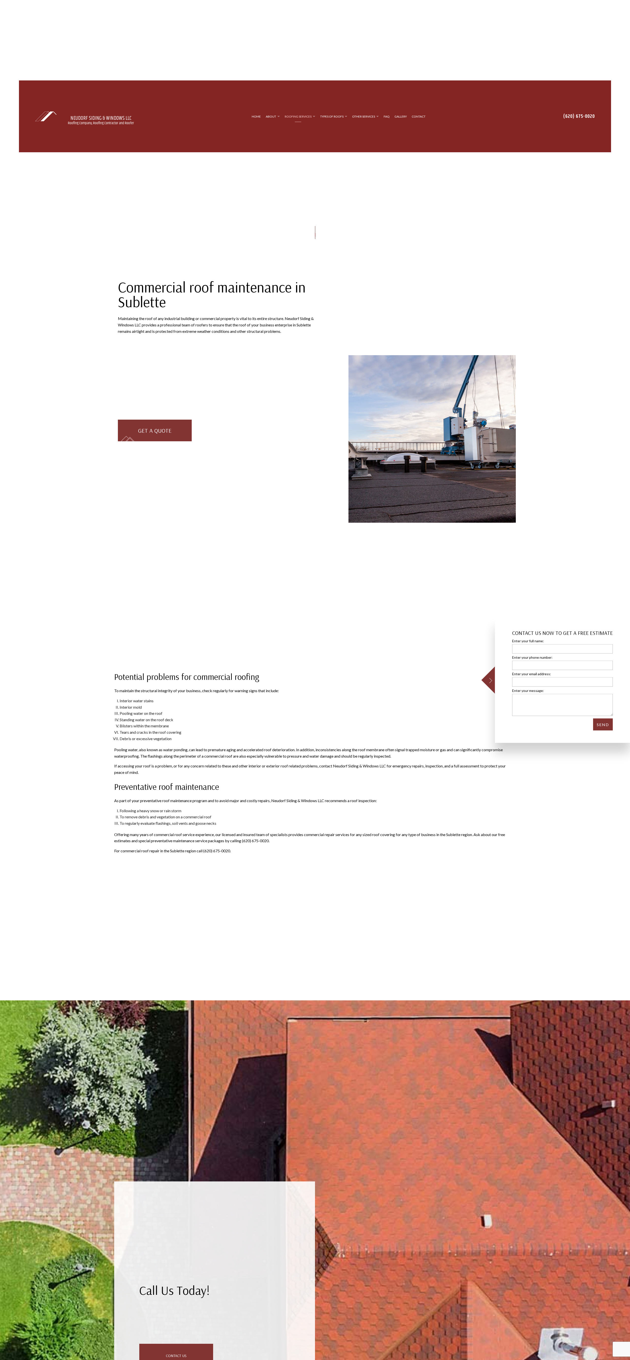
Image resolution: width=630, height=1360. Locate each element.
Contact (418, 117)
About (271, 117)
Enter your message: (528, 690)
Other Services (363, 117)
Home (256, 117)
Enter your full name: (528, 641)
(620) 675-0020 (579, 117)
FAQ (387, 117)
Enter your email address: (531, 674)
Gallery (400, 117)
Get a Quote (155, 432)
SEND (603, 724)
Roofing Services (298, 117)
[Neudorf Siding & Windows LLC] (45, 117)
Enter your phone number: (532, 657)
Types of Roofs (332, 117)
